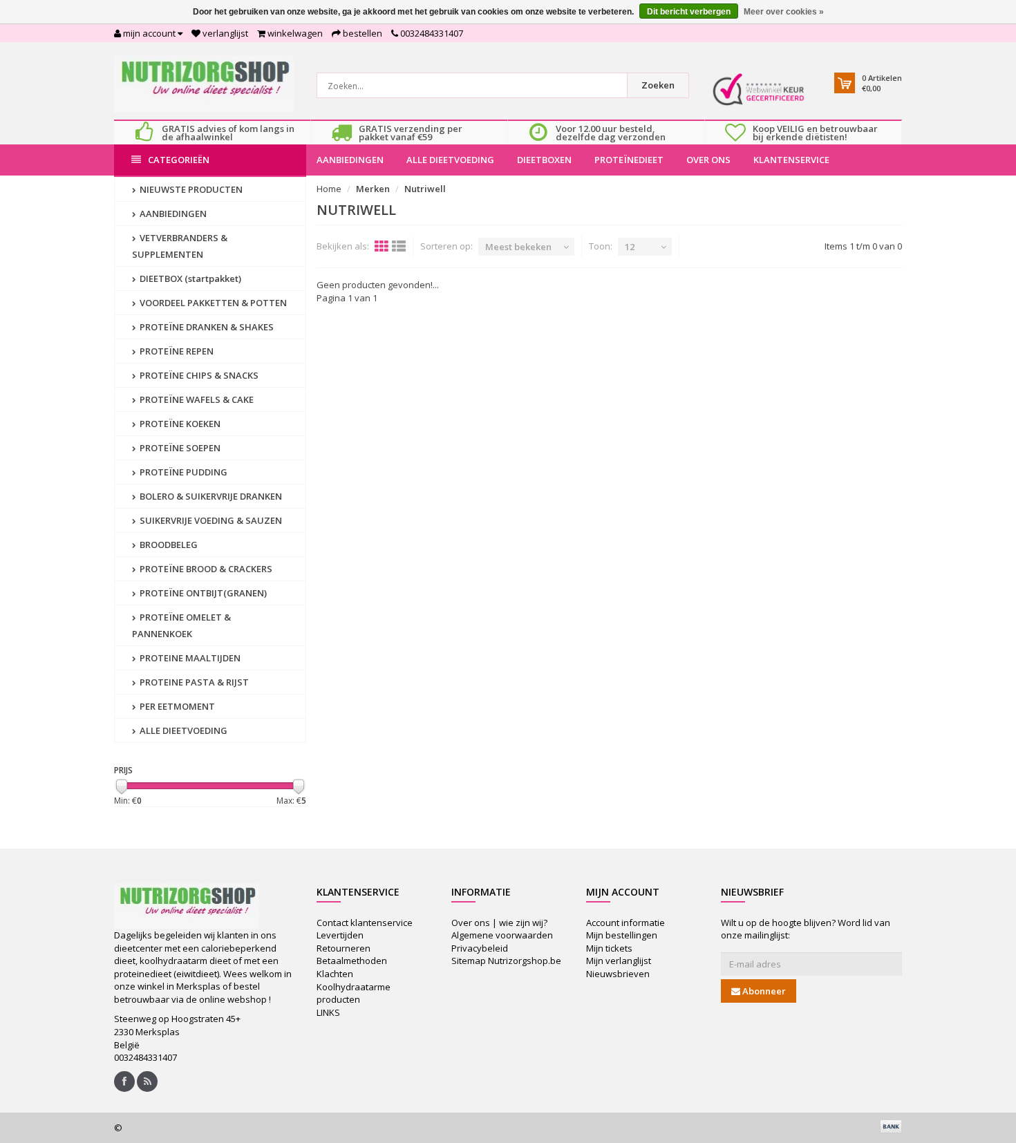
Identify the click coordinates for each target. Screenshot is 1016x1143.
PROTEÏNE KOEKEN (179, 423)
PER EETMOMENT (176, 706)
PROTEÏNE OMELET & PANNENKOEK (181, 625)
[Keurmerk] (759, 89)
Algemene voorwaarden (502, 935)
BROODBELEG (168, 544)
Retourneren (343, 948)
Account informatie (625, 922)
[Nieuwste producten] (147, 1081)
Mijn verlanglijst (618, 960)
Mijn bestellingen (621, 935)
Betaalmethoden (352, 960)
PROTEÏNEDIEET (629, 159)
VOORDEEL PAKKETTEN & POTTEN (212, 302)
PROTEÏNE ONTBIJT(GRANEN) (202, 593)
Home (329, 188)
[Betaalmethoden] (891, 1126)
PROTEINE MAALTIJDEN (189, 658)
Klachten (335, 973)
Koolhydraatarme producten (354, 993)
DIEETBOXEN (544, 159)
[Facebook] (124, 1081)
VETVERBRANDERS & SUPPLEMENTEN (179, 246)
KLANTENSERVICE (791, 159)
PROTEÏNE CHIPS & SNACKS (198, 375)
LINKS (328, 1012)
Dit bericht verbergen (689, 12)
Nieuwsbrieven (618, 973)
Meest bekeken (518, 246)
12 (629, 246)
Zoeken (658, 85)
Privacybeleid (479, 948)
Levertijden (340, 935)
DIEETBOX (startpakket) (189, 278)
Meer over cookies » (784, 12)
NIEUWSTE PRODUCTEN (190, 189)
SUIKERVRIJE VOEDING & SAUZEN (210, 520)
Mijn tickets (609, 948)
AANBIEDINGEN (350, 159)
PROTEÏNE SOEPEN (179, 448)
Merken (373, 188)
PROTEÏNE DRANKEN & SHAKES (206, 327)
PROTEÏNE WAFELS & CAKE (196, 399)
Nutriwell (425, 188)
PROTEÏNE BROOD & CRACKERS (205, 569)
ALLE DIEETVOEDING (450, 159)
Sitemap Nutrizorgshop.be (506, 960)
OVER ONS (708, 159)
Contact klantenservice (365, 922)
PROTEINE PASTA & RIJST (193, 682)
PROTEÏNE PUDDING (182, 472)
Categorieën (178, 159)
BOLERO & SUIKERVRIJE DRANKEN (210, 496)
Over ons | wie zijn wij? (499, 922)
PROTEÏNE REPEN (176, 351)
